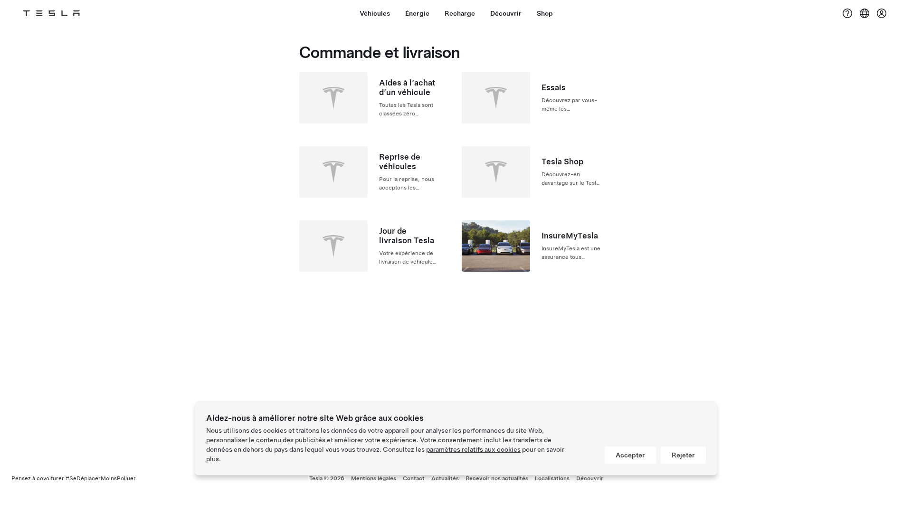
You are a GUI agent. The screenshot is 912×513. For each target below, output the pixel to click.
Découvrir (589, 478)
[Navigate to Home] (51, 13)
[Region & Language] (864, 13)
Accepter (630, 455)
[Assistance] (847, 13)
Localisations (552, 478)
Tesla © (326, 478)
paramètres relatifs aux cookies (473, 449)
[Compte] (881, 13)
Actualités (445, 478)
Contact (414, 478)
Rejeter (683, 455)
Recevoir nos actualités (497, 478)
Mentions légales (373, 478)
